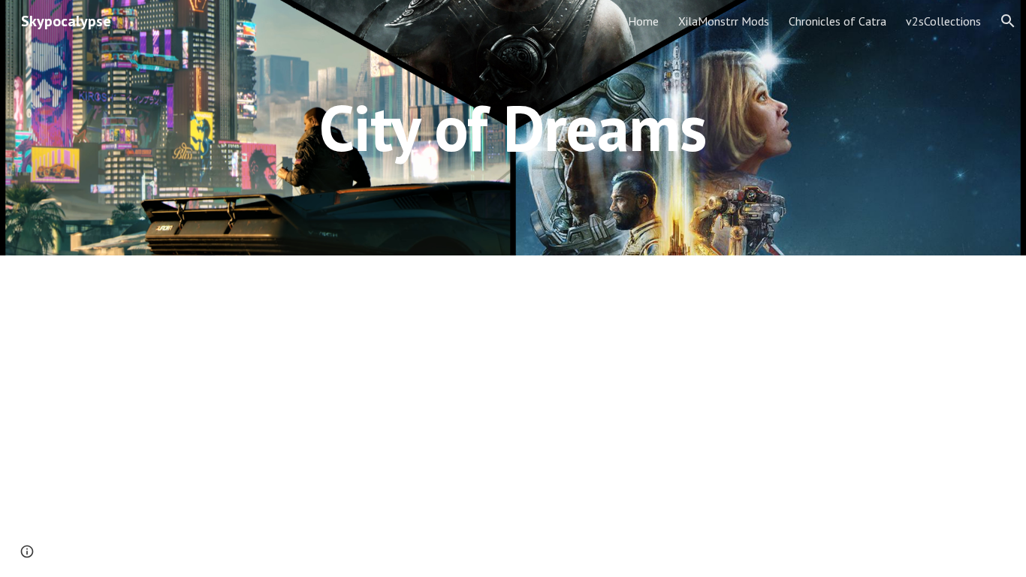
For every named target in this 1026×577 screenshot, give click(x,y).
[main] (513, 127)
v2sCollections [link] (943, 21)
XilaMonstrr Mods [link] (723, 21)
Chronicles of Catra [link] (837, 21)
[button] (1008, 21)
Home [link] (643, 21)
